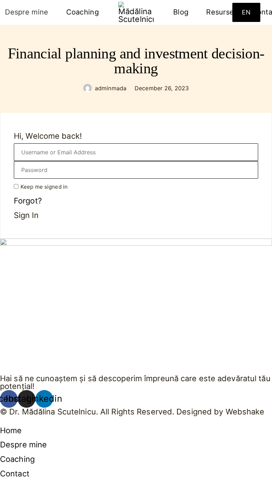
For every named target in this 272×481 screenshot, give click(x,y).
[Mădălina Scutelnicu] (136, 12)
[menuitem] (82, 12)
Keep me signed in (44, 186)
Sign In (26, 215)
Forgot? (28, 200)
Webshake (245, 411)
